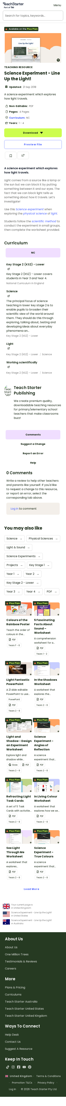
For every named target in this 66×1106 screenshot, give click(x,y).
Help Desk (12, 1035)
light (54, 213)
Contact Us (13, 1042)
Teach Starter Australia (21, 1002)
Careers (10, 968)
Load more (32, 889)
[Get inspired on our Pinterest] (29, 1067)
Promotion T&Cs (22, 1082)
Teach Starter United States (24, 1009)
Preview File (33, 144)
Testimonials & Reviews (21, 961)
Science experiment (30, 209)
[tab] (33, 252)
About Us (11, 947)
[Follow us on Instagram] (13, 1067)
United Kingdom (20, 1076)
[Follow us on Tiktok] (7, 1067)
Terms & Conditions (48, 1076)
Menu (57, 5)
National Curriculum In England (25, 283)
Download (31, 133)
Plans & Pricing (15, 987)
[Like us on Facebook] (18, 1067)
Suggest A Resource (18, 1049)
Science (47, 354)
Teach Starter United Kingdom (26, 1016)
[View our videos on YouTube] (24, 1067)
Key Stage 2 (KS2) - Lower (22, 336)
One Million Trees (17, 954)
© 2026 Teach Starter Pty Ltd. (39, 1089)
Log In (12, 1089)
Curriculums (13, 994)
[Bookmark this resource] (11, 155)
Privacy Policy (46, 1082)
